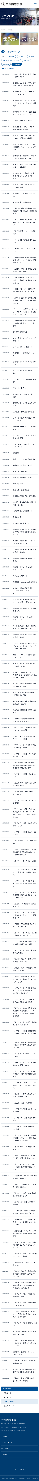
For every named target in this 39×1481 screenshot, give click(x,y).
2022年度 (16, 60)
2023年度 (6, 60)
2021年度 (26, 60)
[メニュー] (35, 4)
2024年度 (32, 56)
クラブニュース (9, 1401)
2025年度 (21, 56)
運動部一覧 (7, 1393)
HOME (3, 30)
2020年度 (6, 64)
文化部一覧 (7, 1397)
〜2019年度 (16, 64)
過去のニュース (9, 1406)
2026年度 (11, 56)
